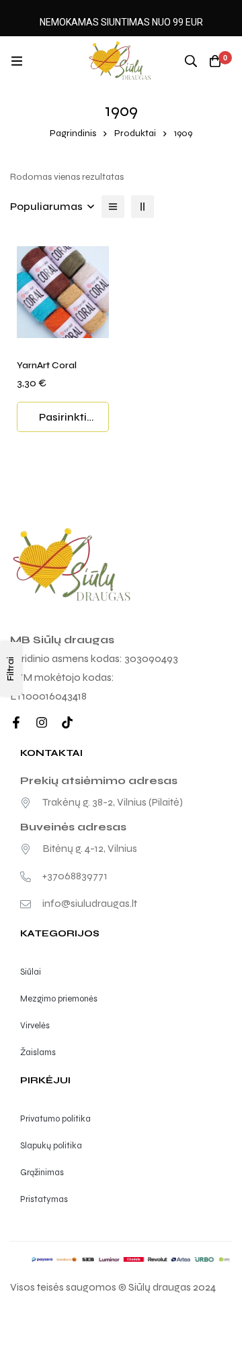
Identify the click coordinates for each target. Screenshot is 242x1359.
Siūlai (30, 972)
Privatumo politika (55, 1118)
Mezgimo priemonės (58, 998)
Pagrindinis (73, 133)
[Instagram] (42, 722)
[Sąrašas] (113, 206)
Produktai (135, 133)
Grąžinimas (42, 1172)
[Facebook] (16, 722)
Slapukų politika (51, 1145)
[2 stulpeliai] (142, 206)
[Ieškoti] (191, 61)
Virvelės (35, 1025)
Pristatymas (44, 1199)
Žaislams (38, 1052)
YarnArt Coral (47, 365)
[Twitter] (67, 722)
